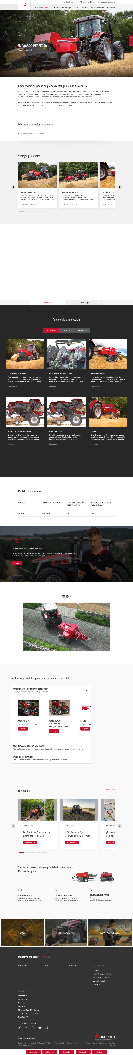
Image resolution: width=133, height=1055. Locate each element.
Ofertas (76, 8)
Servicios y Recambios (97, 8)
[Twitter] (26, 1028)
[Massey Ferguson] (24, 5)
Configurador (84, 8)
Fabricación (22, 996)
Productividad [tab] (82, 330)
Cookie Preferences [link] (25, 1045)
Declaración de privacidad (27, 1043)
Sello (49, 1043)
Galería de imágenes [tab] (85, 303)
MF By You (22, 1006)
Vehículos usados (100, 981)
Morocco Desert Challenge (28, 1010)
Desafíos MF (23, 1017)
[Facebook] (19, 1028)
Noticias (21, 1003)
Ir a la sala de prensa (110, 789)
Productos (56, 8)
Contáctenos (23, 999)
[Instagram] (33, 1028)
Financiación (98, 970)
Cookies (42, 1043)
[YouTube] (40, 1028)
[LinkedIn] (46, 1028)
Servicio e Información (101, 977)
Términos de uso (72, 1043)
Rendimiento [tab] (51, 330)
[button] (21, 211)
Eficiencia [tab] (66, 330)
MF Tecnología (66, 8)
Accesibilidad (59, 1043)
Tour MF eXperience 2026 (28, 1013)
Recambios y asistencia (102, 974)
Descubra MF (111, 8)
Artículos (96, 984)
